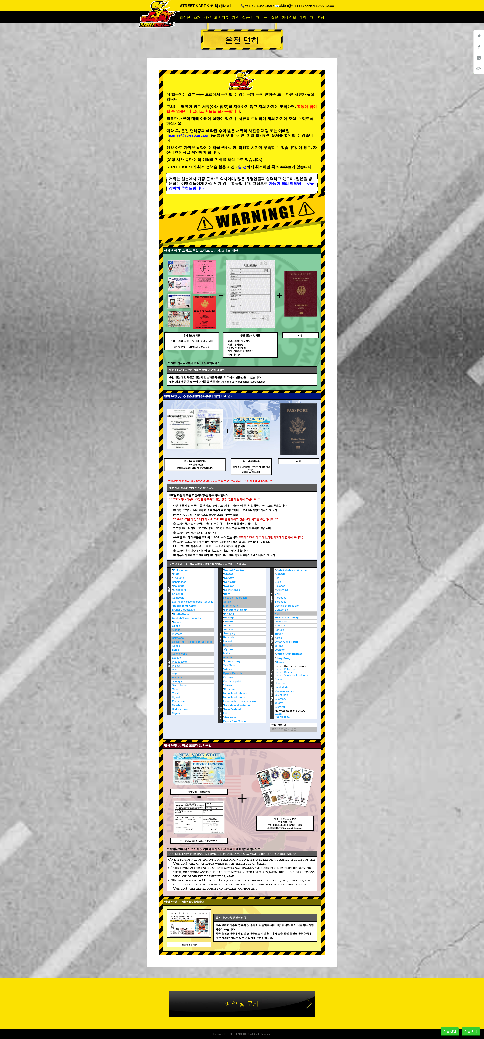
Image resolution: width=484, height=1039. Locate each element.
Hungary (229, 633)
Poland (228, 625)
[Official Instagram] (478, 57)
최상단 (185, 17)
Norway (229, 577)
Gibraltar (280, 706)
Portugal (229, 617)
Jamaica (280, 625)
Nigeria (176, 713)
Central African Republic (186, 617)
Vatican (227, 669)
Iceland (227, 641)
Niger (175, 673)
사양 (207, 17)
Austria (228, 621)
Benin (175, 649)
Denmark (230, 581)
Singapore (179, 589)
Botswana (178, 637)
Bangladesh (179, 581)
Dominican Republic (287, 605)
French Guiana (284, 672)
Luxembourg (232, 661)
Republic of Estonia (237, 704)
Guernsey (280, 698)
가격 (235, 17)
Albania (227, 657)
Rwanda (177, 677)
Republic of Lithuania (235, 692)
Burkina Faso (180, 709)
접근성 (247, 17)
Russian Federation (235, 597)
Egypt (177, 621)
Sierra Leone (180, 685)
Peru (277, 577)
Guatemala (281, 609)
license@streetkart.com (189, 135)
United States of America (291, 569)
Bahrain (279, 629)
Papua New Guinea (235, 721)
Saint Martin (282, 686)
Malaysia (178, 585)
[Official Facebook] (478, 46)
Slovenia (229, 689)
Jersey (279, 702)
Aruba (278, 679)
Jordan (279, 645)
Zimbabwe (178, 701)
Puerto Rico (282, 716)
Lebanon (280, 649)
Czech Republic (232, 681)
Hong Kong (283, 658)
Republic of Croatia (234, 696)
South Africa (181, 613)
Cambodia (178, 597)
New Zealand (232, 709)
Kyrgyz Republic (233, 673)
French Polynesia (285, 668)
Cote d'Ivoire (179, 653)
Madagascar (179, 661)
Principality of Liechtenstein (239, 700)
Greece (228, 573)
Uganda (177, 697)
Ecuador (280, 585)
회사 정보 (289, 17)
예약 (302, 17)
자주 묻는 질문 (267, 17)
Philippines (180, 569)
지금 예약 (471, 1031)
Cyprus (228, 649)
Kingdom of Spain (235, 609)
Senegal (177, 681)
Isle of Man (281, 694)
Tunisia (176, 693)
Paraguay (280, 597)
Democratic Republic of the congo (192, 641)
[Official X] (478, 35)
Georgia (228, 677)
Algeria (176, 629)
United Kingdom (234, 569)
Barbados (280, 601)
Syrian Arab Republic (287, 641)
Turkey (279, 633)
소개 (197, 17)
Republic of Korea (184, 605)
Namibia (177, 705)
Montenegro (230, 605)
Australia (230, 717)
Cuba (278, 581)
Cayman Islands (284, 690)
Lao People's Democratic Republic (192, 601)
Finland (229, 613)
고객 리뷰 (221, 17)
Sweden (229, 585)
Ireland (228, 629)
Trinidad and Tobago (287, 617)
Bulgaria (228, 645)
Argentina (282, 589)
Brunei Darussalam (183, 609)
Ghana (176, 625)
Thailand (178, 577)
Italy (227, 593)
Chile (278, 593)
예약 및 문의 (242, 1003)
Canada (280, 573)
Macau (280, 661)
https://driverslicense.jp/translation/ (245, 381)
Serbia (227, 601)
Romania (228, 637)
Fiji (225, 713)
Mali (174, 669)
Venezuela (281, 621)
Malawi (176, 665)
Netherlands (232, 589)
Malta (226, 653)
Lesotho (177, 657)
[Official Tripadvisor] (478, 68)
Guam (278, 713)
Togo (175, 689)
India (176, 573)
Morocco (177, 633)
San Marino (230, 665)
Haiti (277, 613)
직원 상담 (449, 1031)
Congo (176, 645)
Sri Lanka (177, 593)
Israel (279, 637)
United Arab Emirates (289, 653)
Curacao (280, 682)
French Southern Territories (291, 675)
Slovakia (228, 685)
